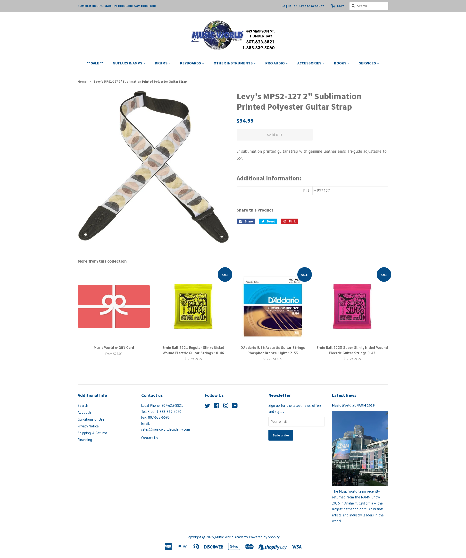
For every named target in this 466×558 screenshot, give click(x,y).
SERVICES (368, 63)
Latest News (344, 395)
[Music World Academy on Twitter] (207, 406)
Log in (286, 6)
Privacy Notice (88, 426)
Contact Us (149, 437)
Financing (85, 439)
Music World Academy (231, 537)
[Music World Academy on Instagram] (225, 406)
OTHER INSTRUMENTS (233, 63)
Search (83, 405)
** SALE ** (95, 63)
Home (82, 81)
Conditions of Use (91, 419)
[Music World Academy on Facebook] (216, 406)
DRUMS (161, 63)
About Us (85, 412)
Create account (311, 6)
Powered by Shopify (264, 537)
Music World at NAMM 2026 (353, 405)
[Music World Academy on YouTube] (235, 406)
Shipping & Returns (92, 433)
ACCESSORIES (309, 63)
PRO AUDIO (275, 63)
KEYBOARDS (191, 63)
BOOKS (340, 63)
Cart (340, 6)
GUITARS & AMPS (128, 63)
